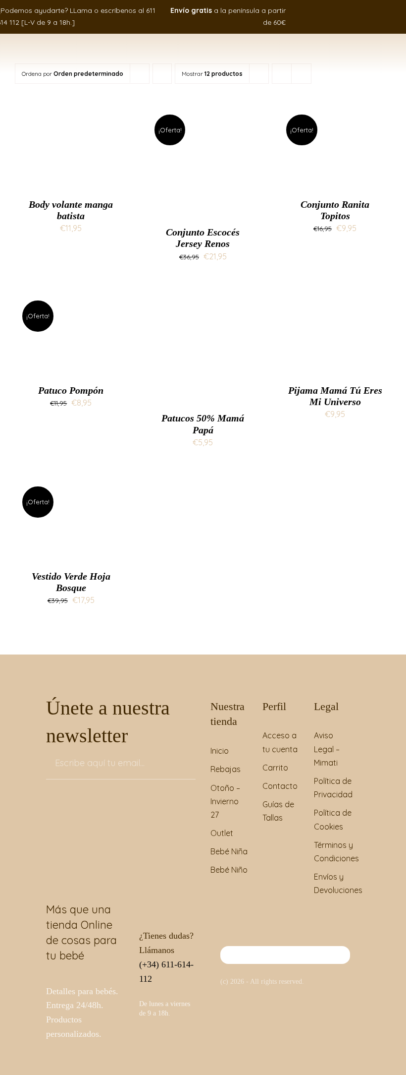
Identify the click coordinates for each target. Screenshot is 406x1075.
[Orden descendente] (162, 73)
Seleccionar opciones (70, 143)
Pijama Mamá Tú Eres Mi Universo (335, 396)
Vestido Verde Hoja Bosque (71, 582)
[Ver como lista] (301, 73)
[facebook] (360, 16)
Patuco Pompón (70, 390)
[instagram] (375, 16)
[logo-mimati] (38, 48)
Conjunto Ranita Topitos (335, 210)
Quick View (78, 154)
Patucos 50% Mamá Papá (202, 424)
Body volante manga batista (71, 210)
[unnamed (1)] (285, 950)
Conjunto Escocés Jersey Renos (203, 238)
